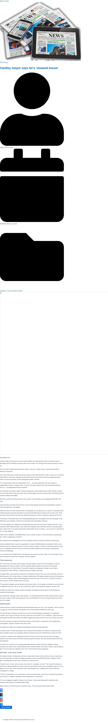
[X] (32, 695)
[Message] (32, 702)
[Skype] (32, 697)
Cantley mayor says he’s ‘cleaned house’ (29, 68)
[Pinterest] (32, 700)
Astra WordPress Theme (27, 719)
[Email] (32, 692)
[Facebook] (32, 689)
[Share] (32, 705)
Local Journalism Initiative (15, 291)
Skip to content (4, 1)
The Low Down (9, 147)
